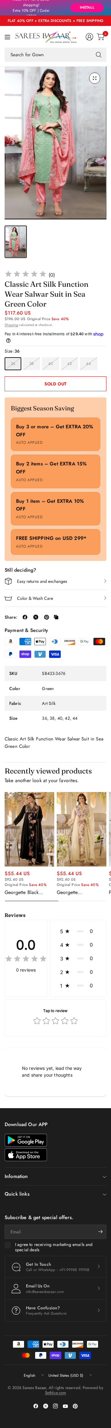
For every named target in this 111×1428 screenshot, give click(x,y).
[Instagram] (55, 1406)
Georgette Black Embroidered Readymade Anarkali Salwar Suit (26, 892)
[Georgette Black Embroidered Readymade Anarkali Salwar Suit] (29, 829)
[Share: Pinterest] (47, 617)
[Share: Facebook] (25, 617)
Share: (11, 617)
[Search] (98, 55)
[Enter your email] (100, 1232)
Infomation (16, 1176)
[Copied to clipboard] (56, 617)
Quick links (17, 1193)
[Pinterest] (75, 1406)
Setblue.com (55, 1393)
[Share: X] (36, 617)
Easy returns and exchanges (42, 581)
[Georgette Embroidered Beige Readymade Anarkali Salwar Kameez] (81, 829)
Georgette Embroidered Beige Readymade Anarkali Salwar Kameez (78, 892)
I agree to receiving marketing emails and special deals (54, 1247)
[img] (26, 274)
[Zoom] (94, 78)
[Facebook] (36, 1406)
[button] (78, 931)
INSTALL (87, 7)
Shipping (11, 324)
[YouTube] (65, 1406)
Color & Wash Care (35, 598)
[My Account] (89, 36)
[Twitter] (46, 1406)
